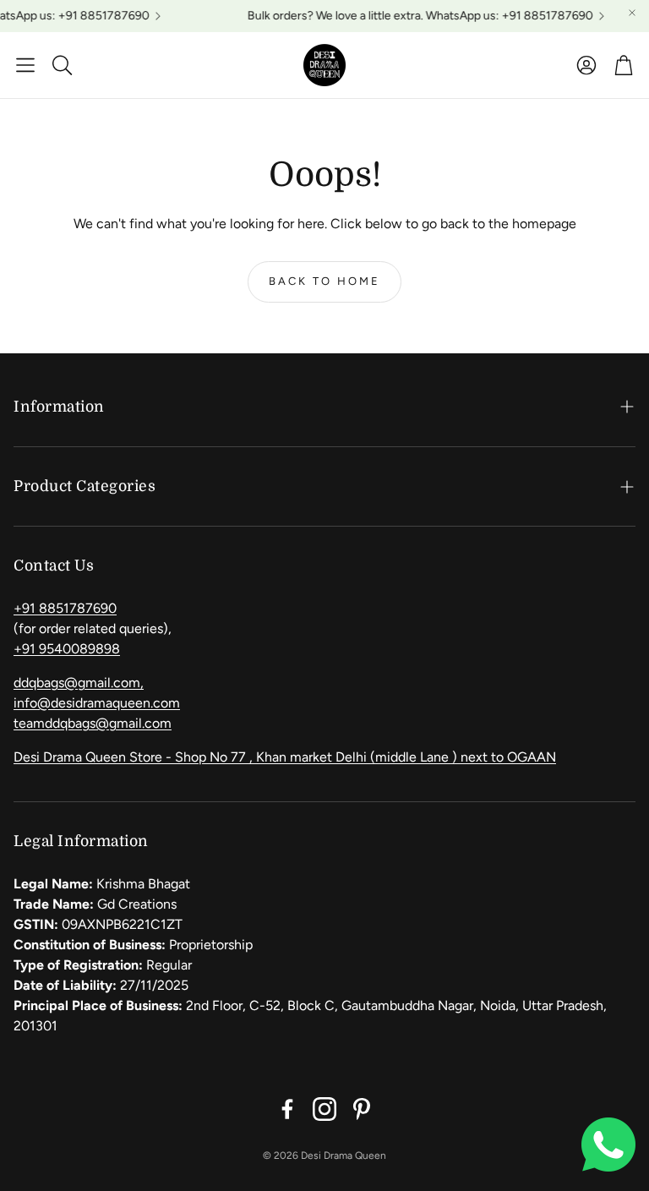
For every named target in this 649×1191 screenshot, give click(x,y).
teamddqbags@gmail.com (93, 723)
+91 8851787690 (65, 608)
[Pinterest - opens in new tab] (362, 1109)
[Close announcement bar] (632, 12)
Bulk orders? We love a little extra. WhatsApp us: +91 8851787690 (414, 16)
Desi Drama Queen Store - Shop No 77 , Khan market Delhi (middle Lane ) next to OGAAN (285, 757)
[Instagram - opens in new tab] (324, 1109)
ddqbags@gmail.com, (79, 683)
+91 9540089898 (67, 649)
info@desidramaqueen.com (97, 703)
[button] (25, 65)
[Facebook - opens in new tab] (287, 1109)
